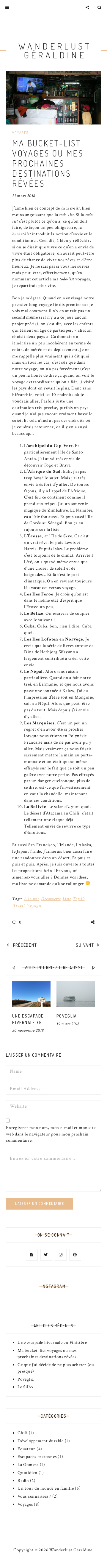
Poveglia (66, 1015)
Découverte (51, 899)
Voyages (20, 132)
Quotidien (27, 1472)
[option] (31, 1007)
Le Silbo (25, 1387)
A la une (31, 899)
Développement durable (41, 1441)
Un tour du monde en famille (46, 1488)
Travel (19, 905)
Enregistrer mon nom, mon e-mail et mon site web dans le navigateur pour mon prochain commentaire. (50, 1134)
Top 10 (79, 899)
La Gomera (28, 1464)
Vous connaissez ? (34, 1496)
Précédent (24, 945)
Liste (67, 899)
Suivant (85, 945)
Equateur (26, 1449)
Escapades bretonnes (37, 1456)
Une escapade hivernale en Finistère (28, 1022)
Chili (23, 1433)
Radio (23, 1480)
